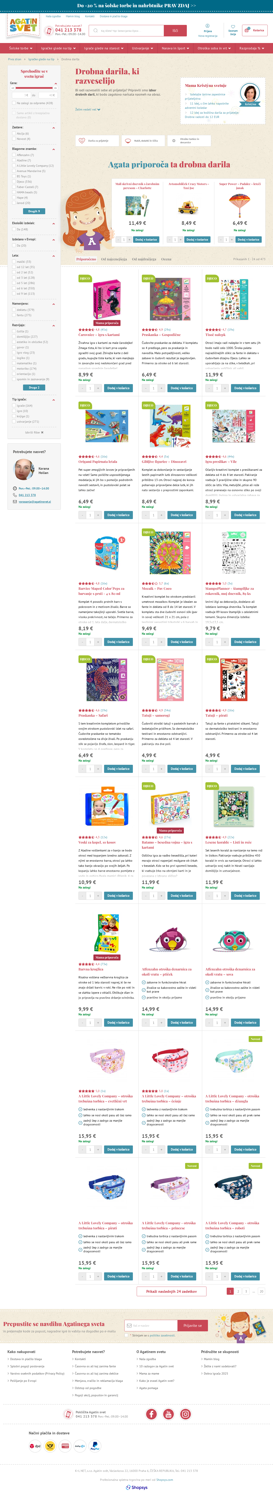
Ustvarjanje (141, 48)
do (55, 87)
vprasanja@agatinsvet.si (35, 502)
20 (261, 1291)
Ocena (166, 259)
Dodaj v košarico (146, 239)
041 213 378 (68, 30)
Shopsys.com (164, 1480)
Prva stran (14, 59)
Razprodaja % (250, 48)
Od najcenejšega (114, 259)
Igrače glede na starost (102, 48)
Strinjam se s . (152, 1335)
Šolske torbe (19, 48)
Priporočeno (86, 259)
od (13, 87)
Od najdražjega (144, 259)
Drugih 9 (34, 211)
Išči (175, 30)
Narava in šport (174, 48)
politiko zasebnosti (162, 1335)
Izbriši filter (32, 432)
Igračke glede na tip (57, 48)
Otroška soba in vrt (213, 48)
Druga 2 (34, 387)
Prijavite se (193, 1325)
